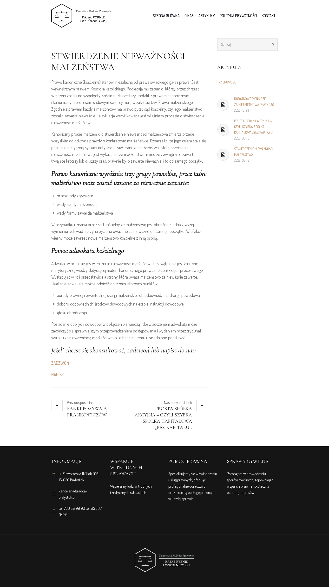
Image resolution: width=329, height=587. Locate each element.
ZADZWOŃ (60, 363)
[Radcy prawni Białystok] (164, 556)
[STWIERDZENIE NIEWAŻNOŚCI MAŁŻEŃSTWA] (223, 155)
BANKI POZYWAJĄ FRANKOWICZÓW (87, 412)
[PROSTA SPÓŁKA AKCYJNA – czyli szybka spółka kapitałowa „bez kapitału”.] (223, 130)
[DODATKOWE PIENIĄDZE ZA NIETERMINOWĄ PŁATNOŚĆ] (223, 105)
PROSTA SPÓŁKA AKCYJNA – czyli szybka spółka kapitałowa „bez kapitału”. (163, 418)
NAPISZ (57, 374)
